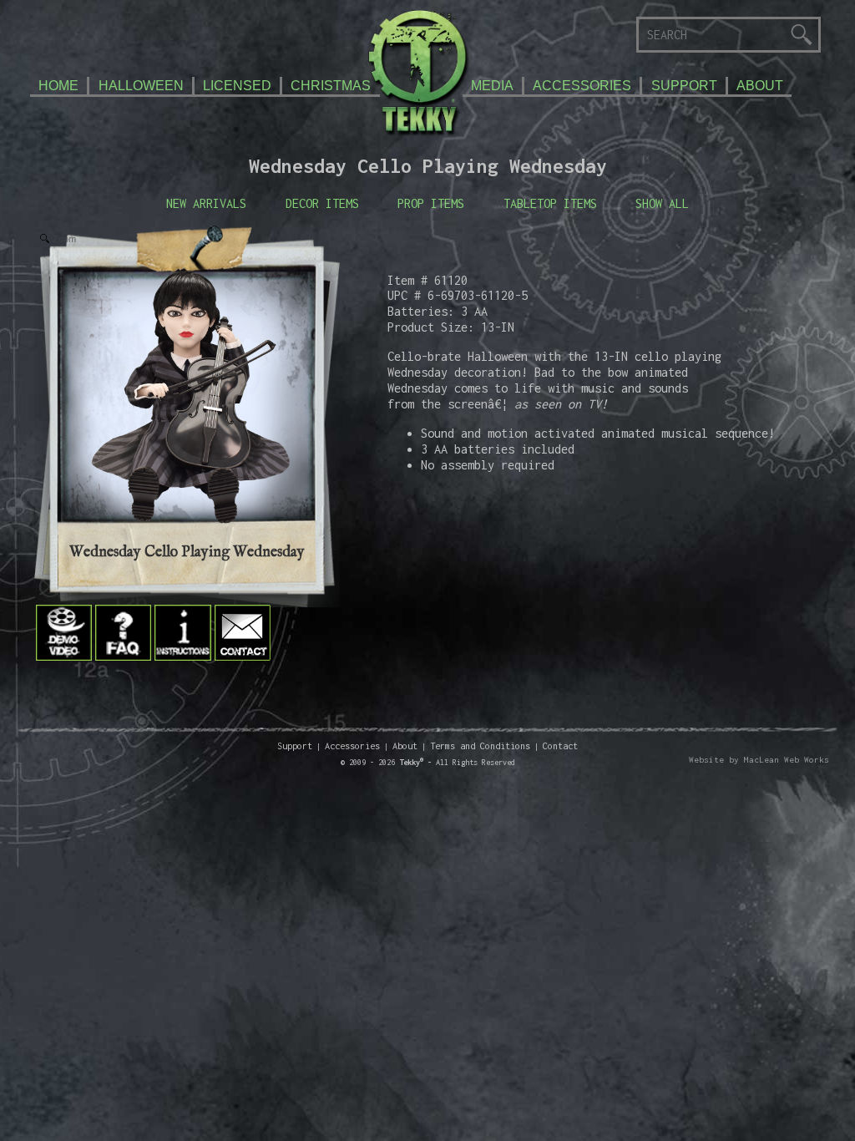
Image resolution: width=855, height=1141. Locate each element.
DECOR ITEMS (322, 203)
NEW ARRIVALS (206, 203)
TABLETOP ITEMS (550, 203)
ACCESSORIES (582, 85)
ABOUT (759, 85)
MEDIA (492, 85)
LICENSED (237, 85)
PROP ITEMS (430, 203)
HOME (58, 85)
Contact (560, 745)
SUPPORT (684, 85)
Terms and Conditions (480, 745)
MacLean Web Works (786, 759)
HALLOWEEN (141, 85)
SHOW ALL (662, 203)
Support (294, 745)
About (404, 745)
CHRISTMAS (331, 85)
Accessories (352, 745)
